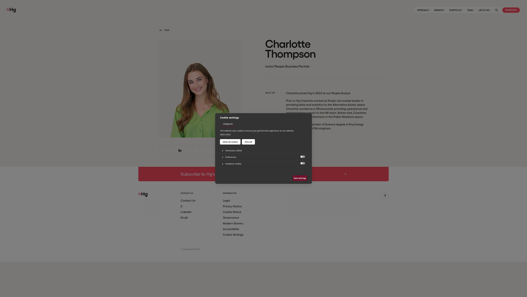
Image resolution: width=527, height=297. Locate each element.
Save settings (300, 178)
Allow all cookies (230, 142)
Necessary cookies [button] (233, 150)
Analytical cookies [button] (233, 163)
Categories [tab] (228, 124)
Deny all (248, 142)
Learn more (225, 134)
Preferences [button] (230, 157)
